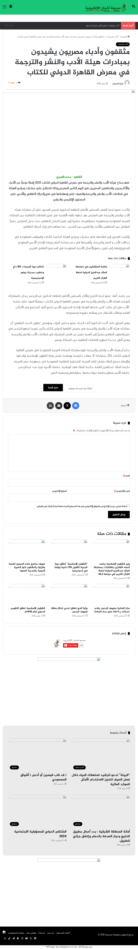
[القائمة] (4, 8)
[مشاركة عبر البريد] (58, 405)
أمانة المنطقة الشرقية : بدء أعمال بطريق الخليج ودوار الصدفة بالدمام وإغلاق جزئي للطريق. (101, 836)
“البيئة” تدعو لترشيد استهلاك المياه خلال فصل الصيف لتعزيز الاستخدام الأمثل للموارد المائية (101, 779)
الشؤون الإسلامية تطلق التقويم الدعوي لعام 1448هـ (28, 610)
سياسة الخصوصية (16, 933)
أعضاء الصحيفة (63, 933)
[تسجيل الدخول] (11, 8)
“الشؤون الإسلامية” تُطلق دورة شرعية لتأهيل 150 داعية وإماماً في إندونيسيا (71, 567)
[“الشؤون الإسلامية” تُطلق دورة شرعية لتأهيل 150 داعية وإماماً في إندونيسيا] (68, 550)
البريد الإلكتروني (122, 491)
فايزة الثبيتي (117, 83)
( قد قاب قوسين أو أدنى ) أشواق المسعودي (43, 777)
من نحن (50, 933)
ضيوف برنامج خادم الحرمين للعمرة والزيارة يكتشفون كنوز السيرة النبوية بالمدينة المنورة (27, 567)
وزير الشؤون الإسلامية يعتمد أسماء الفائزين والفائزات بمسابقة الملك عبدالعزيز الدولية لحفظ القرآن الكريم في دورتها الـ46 (112, 569)
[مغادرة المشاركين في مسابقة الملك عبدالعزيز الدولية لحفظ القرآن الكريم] (120, 270)
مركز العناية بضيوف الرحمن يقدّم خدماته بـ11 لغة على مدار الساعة (112, 610)
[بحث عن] (133, 8)
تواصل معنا (31, 933)
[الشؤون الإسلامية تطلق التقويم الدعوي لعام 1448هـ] (26, 594)
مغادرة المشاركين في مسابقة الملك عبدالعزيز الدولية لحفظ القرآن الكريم (91, 272)
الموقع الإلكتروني (59, 491)
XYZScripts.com (85, 947)
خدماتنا (41, 933)
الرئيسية (124, 37)
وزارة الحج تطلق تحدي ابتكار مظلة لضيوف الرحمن (69, 610)
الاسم (126, 476)
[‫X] (67, 405)
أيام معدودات (112, 37)
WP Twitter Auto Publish (56, 947)
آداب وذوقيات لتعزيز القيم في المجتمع (102, 26)
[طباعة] (50, 405)
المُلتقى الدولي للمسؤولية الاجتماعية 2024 (40, 834)
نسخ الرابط (53, 388)
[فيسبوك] (75, 405)
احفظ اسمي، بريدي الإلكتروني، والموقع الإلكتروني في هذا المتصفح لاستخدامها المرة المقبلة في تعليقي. (81, 506)
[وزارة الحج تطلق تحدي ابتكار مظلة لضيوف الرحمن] (68, 594)
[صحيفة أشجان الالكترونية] (106, 7)
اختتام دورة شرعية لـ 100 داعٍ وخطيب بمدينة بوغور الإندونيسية (28, 272)
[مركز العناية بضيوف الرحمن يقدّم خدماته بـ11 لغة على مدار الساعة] (111, 594)
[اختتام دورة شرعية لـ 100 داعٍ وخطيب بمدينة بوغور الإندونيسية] (56, 270)
